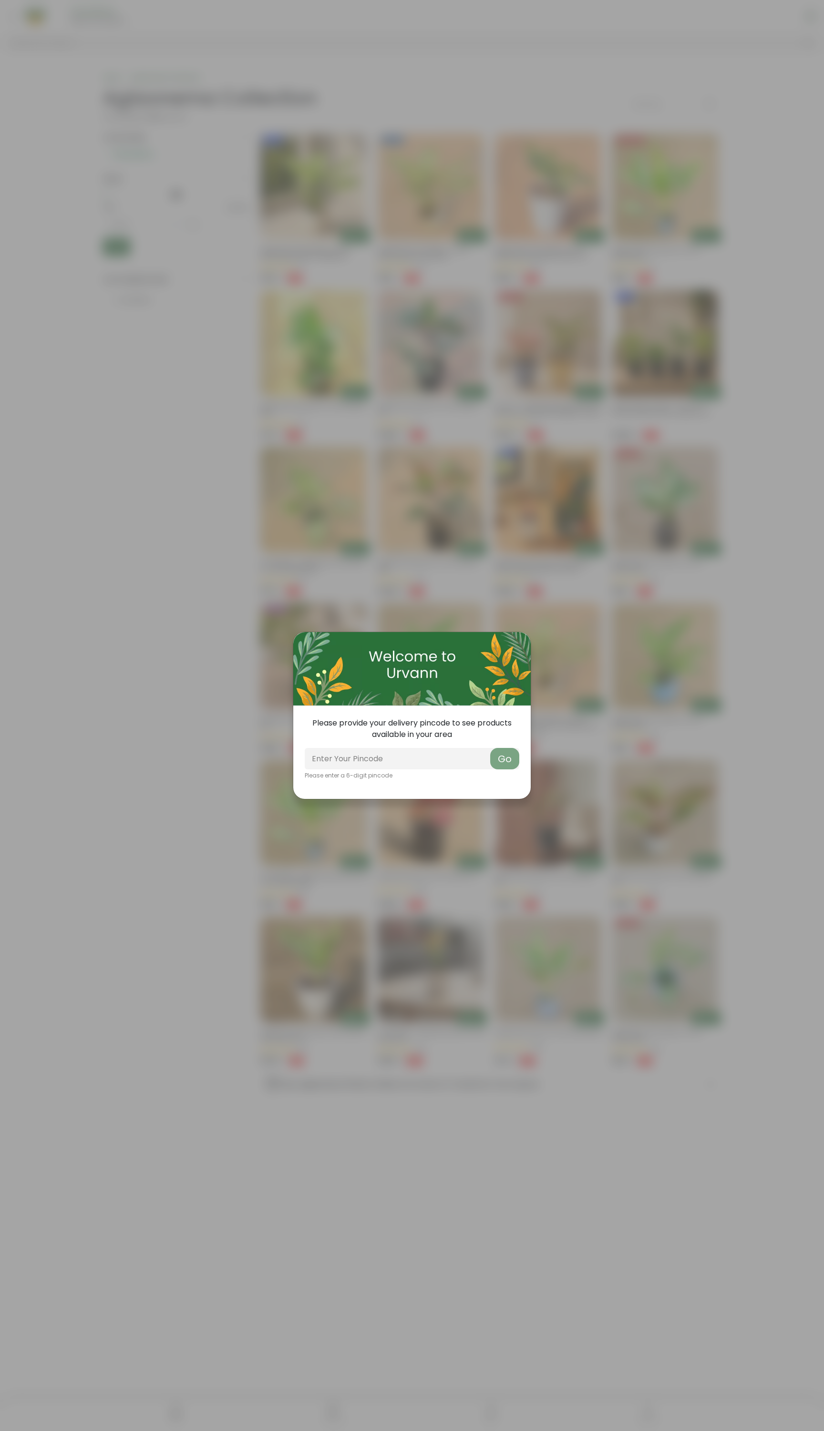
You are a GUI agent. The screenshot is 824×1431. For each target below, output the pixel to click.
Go (505, 759)
